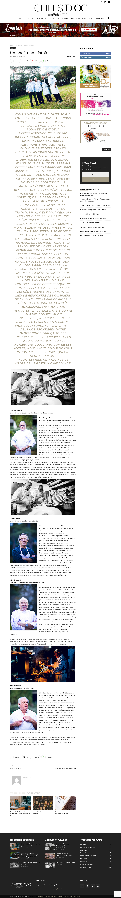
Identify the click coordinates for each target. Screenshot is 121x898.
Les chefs (53, 18)
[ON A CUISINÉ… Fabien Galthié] (50, 865)
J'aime (108, 53)
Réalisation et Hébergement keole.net (69, 896)
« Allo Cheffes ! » (15, 769)
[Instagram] (101, 1)
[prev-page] (41, 819)
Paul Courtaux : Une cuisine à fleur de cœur (93, 231)
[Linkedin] (105, 1)
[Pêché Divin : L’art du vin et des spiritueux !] (43, 803)
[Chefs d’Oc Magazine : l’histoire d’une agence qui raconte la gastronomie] (14, 855)
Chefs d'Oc (15, 56)
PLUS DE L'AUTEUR (33, 793)
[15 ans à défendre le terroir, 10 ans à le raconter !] (14, 865)
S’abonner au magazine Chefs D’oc (74, 18)
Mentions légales (40, 896)
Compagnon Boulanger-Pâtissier (65, 769)
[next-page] (44, 819)
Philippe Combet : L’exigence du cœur (91, 236)
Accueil (20, 18)
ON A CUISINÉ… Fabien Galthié (65, 862)
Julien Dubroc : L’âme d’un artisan (90, 222)
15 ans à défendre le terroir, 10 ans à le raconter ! (95, 205)
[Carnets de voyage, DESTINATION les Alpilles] (50, 856)
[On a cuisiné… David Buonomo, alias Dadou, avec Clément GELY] (50, 846)
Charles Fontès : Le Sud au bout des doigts (93, 218)
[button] (108, 18)
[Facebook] (97, 1)
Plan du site (30, 896)
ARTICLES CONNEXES (17, 793)
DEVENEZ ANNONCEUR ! (96, 18)
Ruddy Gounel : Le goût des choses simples (93, 209)
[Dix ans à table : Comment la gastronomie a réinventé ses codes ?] (20, 803)
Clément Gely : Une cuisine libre (89, 214)
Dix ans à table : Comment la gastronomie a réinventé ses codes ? (20, 813)
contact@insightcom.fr (54, 889)
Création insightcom (51, 896)
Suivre (108, 57)
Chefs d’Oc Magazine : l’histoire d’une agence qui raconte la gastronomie (95, 200)
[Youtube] (109, 1)
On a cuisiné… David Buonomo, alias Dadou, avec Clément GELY (65, 845)
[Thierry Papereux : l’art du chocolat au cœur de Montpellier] (65, 803)
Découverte (19, 45)
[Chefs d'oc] (60, 10)
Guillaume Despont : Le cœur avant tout (92, 227)
